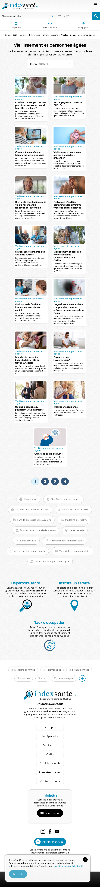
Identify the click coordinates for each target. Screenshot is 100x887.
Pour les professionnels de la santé (38, 530)
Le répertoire (50, 736)
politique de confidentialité (69, 866)
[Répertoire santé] (82, 678)
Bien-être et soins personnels (65, 499)
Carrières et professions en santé (32, 509)
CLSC (43, 678)
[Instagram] (43, 831)
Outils (50, 754)
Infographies (83, 27)
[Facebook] (50, 831)
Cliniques (25, 678)
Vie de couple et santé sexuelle (29, 551)
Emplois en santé (50, 763)
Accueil (23, 35)
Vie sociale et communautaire (74, 551)
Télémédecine (53, 669)
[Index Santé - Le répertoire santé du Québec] (20, 6)
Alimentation (30, 499)
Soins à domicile (80, 669)
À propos (50, 727)
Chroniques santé (50, 35)
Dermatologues (66, 678)
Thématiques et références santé (67, 540)
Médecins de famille (24, 669)
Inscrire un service (52, 841)
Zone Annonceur (50, 772)
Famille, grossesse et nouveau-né (34, 519)
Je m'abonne (52, 813)
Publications (34, 35)
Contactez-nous (50, 781)
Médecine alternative (76, 519)
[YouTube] (57, 831)
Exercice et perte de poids (75, 509)
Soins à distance (50, 27)
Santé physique (28, 540)
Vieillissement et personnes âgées (52, 561)
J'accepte (18, 874)
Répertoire (16, 27)
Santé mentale (76, 530)
